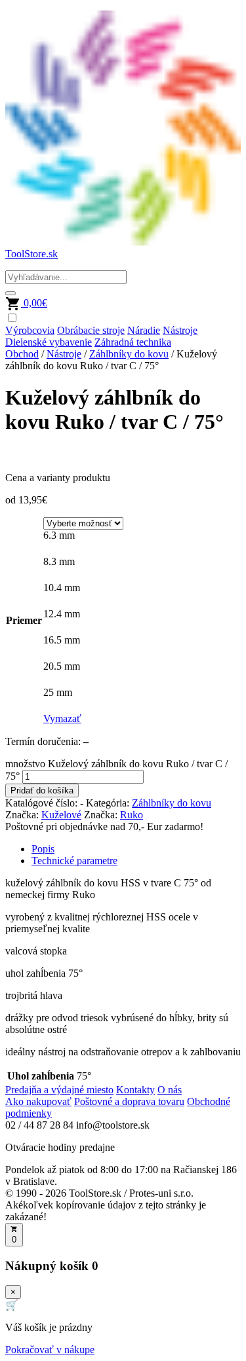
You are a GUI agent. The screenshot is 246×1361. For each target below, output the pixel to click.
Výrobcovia (29, 330)
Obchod (22, 353)
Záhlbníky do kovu (129, 353)
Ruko (131, 814)
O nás (169, 1089)
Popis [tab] (42, 848)
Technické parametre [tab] (74, 860)
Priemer (24, 620)
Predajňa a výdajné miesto (59, 1089)
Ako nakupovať (38, 1101)
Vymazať (62, 718)
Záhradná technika (132, 342)
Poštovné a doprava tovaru (129, 1101)
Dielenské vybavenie (48, 342)
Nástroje (180, 330)
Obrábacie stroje (91, 330)
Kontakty (135, 1089)
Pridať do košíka (41, 790)
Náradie (143, 330)
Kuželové (61, 814)
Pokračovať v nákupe (49, 1349)
